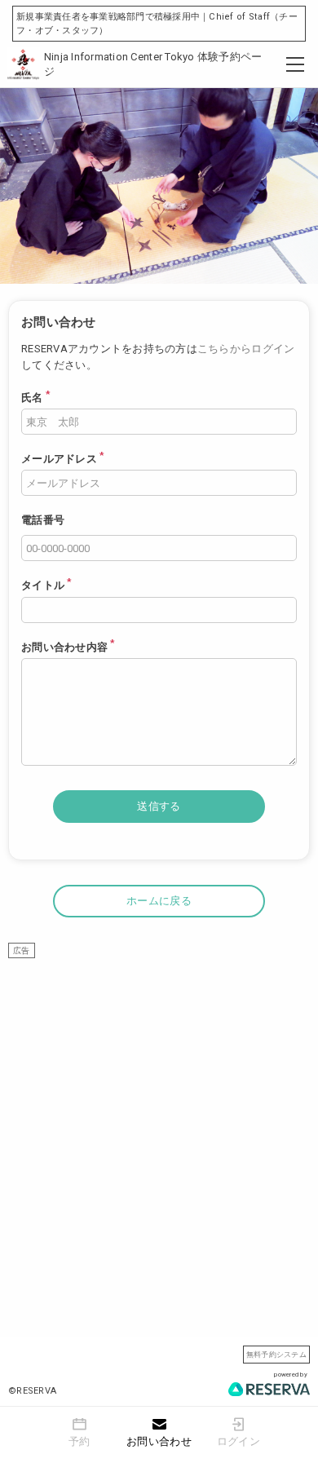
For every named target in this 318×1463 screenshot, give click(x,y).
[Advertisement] (159, 1117)
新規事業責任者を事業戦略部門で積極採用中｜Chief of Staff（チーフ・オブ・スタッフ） (157, 23)
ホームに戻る (159, 901)
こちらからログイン (245, 349)
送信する (158, 806)
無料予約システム (276, 1354)
